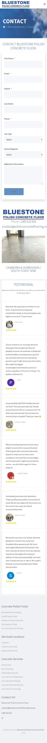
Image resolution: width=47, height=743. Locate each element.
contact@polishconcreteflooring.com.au (18, 708)
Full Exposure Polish (9, 624)
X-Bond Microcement (9, 673)
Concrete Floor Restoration (12, 677)
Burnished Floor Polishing (11, 612)
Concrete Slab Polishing (10, 681)
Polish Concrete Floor (16, 27)
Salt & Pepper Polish (9, 616)
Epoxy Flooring (7, 669)
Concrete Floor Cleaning (11, 689)
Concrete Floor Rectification (12, 685)
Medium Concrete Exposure (12, 620)
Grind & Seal (6, 665)
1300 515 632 (6, 713)
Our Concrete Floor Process (12, 628)
